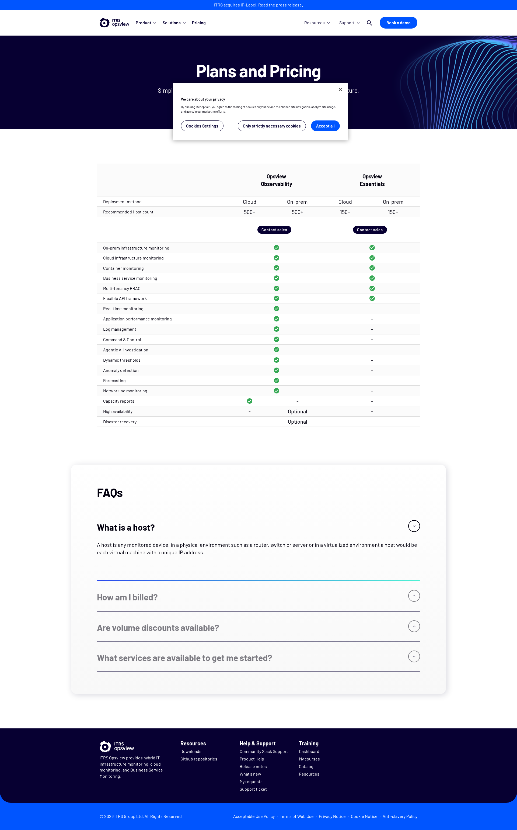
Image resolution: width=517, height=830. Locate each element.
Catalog (306, 766)
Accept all (325, 125)
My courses (309, 758)
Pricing (199, 22)
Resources (314, 22)
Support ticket (253, 788)
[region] (260, 111)
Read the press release (280, 4)
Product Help (252, 758)
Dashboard (309, 751)
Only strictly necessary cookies (272, 125)
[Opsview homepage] (114, 23)
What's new (250, 773)
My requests (251, 781)
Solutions (172, 22)
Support (347, 22)
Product (143, 22)
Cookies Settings (202, 125)
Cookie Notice (364, 816)
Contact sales (274, 229)
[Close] (340, 89)
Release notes (253, 766)
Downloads (190, 751)
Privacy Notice (332, 816)
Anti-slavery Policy (400, 816)
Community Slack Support (264, 751)
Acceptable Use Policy (254, 816)
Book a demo (398, 22)
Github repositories (198, 758)
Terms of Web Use (297, 816)
